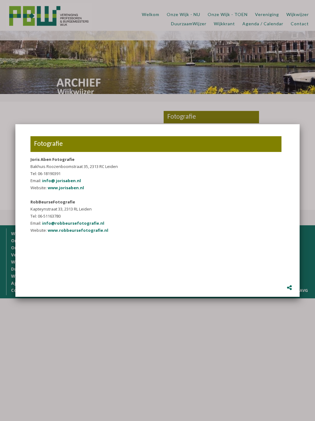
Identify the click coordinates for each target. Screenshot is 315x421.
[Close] (299, 124)
